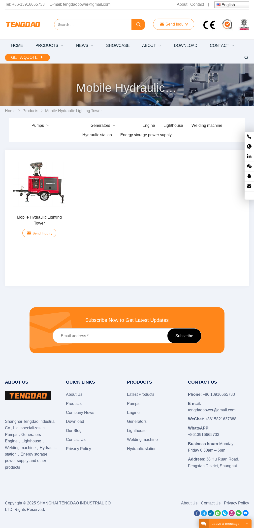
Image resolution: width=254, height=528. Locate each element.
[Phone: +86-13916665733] (249, 137)
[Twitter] (203, 515)
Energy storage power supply (146, 135)
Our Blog (74, 431)
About (182, 4)
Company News (80, 412)
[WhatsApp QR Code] (249, 147)
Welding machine (206, 125)
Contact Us (76, 439)
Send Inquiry (176, 24)
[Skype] (224, 515)
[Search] (138, 25)
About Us (74, 394)
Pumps (38, 125)
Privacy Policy (78, 449)
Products (74, 403)
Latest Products (140, 394)
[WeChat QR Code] (249, 166)
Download (75, 421)
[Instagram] (231, 515)
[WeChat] (238, 515)
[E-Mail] (245, 515)
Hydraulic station (97, 135)
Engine (148, 125)
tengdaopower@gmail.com (86, 4)
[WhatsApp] (217, 515)
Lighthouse (173, 125)
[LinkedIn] (210, 515)
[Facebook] (196, 515)
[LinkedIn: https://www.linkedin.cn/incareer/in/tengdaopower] (249, 157)
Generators (100, 125)
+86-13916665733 (28, 4)
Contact (197, 4)
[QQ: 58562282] (249, 176)
